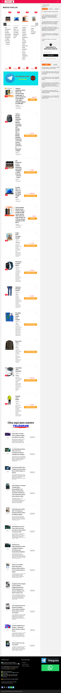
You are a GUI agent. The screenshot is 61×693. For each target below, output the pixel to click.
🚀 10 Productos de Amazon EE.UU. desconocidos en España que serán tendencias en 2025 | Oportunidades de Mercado (50, 16)
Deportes (17, 403)
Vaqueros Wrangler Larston (18, 288)
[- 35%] (9, 114)
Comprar (18, 68)
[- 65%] (9, 207)
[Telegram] (13, 687)
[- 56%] (9, 88)
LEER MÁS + (32, 437)
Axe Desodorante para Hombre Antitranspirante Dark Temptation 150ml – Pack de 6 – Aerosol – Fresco (18, 169)
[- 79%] (9, 287)
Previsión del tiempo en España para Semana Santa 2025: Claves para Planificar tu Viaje (50, 34)
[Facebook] (2, 687)
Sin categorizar (7, 25)
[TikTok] (7, 687)
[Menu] (2, 1)
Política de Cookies (25, 664)
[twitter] (4, 687)
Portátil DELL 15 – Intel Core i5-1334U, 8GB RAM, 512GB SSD (7, 32)
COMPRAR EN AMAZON (10, 68)
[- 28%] (9, 233)
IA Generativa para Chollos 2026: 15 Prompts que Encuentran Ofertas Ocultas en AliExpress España (50, 91)
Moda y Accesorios (17, 295)
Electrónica (33, 25)
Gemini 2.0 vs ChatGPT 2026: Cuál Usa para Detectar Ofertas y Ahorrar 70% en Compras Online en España (18, 568)
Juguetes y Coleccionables (17, 242)
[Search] (57, 1)
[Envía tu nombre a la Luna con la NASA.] (8, 644)
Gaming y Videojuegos (17, 375)
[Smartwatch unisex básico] (34, 19)
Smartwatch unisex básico (34, 29)
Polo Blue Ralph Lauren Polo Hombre (18, 316)
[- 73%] (9, 261)
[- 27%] (9, 187)
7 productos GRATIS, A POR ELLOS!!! (50, 11)
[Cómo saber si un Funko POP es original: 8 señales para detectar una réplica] (8, 434)
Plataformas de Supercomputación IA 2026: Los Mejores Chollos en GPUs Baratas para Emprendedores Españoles (18, 548)
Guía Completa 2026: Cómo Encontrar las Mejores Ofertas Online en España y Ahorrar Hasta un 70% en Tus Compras (18, 609)
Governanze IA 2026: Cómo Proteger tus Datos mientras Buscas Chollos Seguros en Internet (50, 78)
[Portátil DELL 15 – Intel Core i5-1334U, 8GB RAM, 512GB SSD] (8, 19)
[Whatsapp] (11, 687)
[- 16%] (9, 160)
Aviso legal (24, 662)
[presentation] (4, 24)
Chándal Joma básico (17, 397)
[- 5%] (9, 367)
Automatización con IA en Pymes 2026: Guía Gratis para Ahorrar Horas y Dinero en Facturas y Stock (50, 97)
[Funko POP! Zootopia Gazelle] (25, 19)
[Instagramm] (9, 687)
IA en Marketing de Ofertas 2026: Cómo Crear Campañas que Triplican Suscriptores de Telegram (50, 72)
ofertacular (17, 105)
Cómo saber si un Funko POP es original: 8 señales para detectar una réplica (18, 435)
